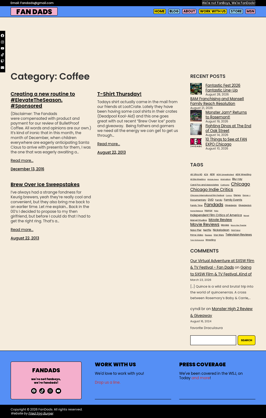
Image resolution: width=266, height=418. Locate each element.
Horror (208, 210)
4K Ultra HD (196, 174)
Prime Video (196, 235)
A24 (206, 174)
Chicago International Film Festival (207, 195)
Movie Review (220, 219)
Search (246, 340)
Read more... (22, 160)
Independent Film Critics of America (216, 215)
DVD (211, 200)
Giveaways (244, 205)
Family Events (233, 200)
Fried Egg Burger (40, 413)
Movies (225, 225)
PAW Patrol (235, 230)
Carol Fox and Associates (204, 184)
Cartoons (224, 185)
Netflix (207, 230)
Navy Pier (196, 230)
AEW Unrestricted (225, 174)
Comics (229, 195)
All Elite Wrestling (198, 179)
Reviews (208, 235)
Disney (237, 195)
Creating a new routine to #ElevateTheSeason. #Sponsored (43, 100)
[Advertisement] (133, 45)
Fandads (213, 205)
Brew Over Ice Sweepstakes (45, 184)
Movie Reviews (204, 224)
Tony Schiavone (197, 240)
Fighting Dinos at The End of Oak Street (228, 128)
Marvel (246, 216)
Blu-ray (237, 179)
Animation (225, 179)
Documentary (198, 200)
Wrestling (211, 239)
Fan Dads (34, 12)
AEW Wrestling (243, 174)
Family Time (196, 205)
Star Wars (219, 235)
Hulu (216, 211)
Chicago (240, 184)
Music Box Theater (238, 225)
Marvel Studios (198, 220)
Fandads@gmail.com (37, 3)
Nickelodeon (221, 230)
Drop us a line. (107, 382)
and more (200, 377)
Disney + (246, 195)
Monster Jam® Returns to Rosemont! (226, 115)
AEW (212, 174)
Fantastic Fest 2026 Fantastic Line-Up (223, 88)
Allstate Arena (213, 179)
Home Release (196, 211)
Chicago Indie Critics (211, 189)
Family (218, 200)
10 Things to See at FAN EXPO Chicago (226, 142)
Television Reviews (239, 235)
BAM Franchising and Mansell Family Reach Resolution (217, 101)
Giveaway (231, 205)
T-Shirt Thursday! (119, 94)
